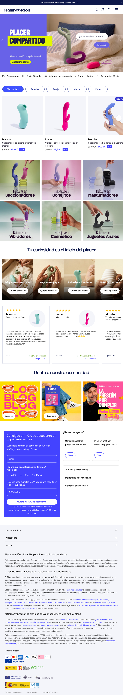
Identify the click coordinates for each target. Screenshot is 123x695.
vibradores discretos (56, 602)
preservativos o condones (91, 622)
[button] (116, 10)
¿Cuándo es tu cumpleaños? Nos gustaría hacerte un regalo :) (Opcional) (32, 483)
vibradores (77, 599)
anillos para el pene (87, 605)
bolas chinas (17, 605)
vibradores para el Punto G (36, 602)
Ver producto (40, 358)
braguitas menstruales (50, 625)
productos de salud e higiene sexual (80, 625)
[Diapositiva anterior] (2, 40)
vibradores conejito (90, 599)
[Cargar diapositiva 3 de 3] (66, 70)
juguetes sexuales (74, 590)
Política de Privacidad (50, 692)
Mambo (6, 139)
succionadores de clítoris (78, 602)
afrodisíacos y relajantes (38, 622)
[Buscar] (97, 10)
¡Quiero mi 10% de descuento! (31, 501)
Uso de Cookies (32, 692)
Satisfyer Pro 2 (109, 602)
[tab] (13, 89)
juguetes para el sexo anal (27, 608)
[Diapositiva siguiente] (119, 40)
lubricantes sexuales (69, 619)
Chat (99, 455)
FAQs (70, 455)
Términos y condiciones (13, 692)
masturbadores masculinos (106, 605)
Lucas (48, 139)
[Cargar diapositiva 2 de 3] (61, 70)
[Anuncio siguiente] (121, 2)
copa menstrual (29, 625)
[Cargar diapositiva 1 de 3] (57, 70)
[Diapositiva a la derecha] (116, 336)
